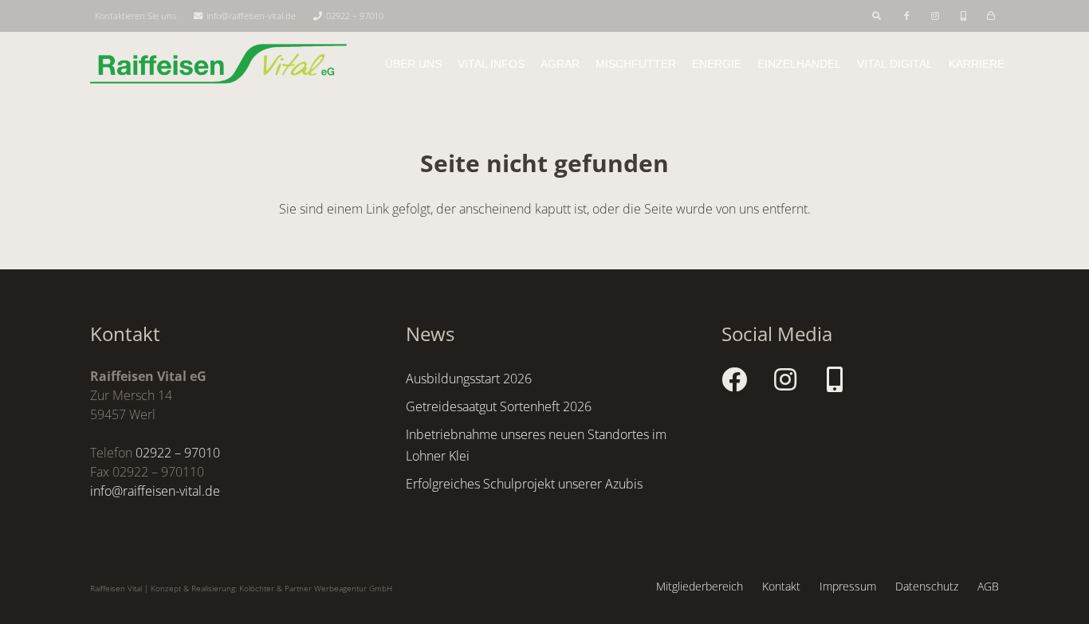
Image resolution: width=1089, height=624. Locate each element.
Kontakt (781, 586)
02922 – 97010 (178, 452)
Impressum (848, 586)
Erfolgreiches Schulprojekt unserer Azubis (524, 484)
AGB (988, 586)
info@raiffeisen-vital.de (155, 491)
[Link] (908, 16)
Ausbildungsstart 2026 (469, 378)
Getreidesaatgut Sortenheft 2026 (499, 406)
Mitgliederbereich (699, 586)
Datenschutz (926, 586)
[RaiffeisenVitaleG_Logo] (218, 64)
